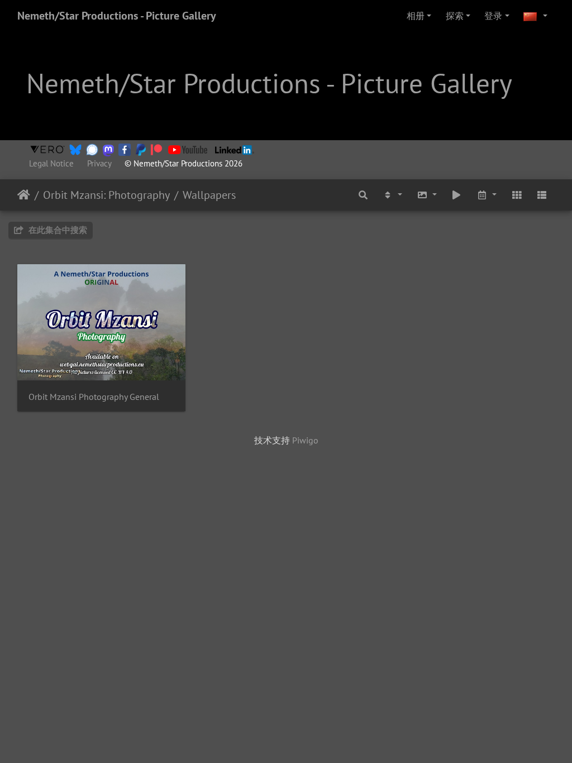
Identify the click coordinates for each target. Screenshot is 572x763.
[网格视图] (517, 195)
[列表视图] (542, 195)
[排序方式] (392, 195)
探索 (455, 15)
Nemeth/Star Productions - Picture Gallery (116, 15)
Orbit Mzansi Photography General (93, 397)
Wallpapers (209, 195)
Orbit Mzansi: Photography (106, 195)
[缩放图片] (426, 195)
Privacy (99, 163)
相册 (416, 15)
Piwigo (305, 440)
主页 (23, 195)
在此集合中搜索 (56, 230)
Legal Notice (51, 163)
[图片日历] (486, 195)
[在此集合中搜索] (363, 195)
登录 (493, 15)
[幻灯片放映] (457, 195)
